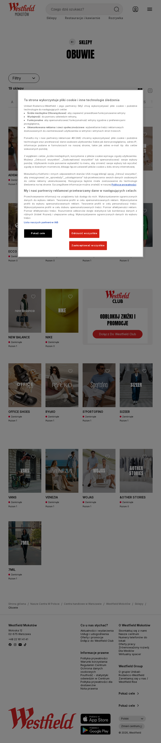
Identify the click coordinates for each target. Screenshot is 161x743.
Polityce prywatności (124, 184)
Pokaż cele (38, 233)
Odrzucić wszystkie (84, 233)
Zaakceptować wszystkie (88, 245)
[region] (80, 173)
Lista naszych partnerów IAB (41, 222)
